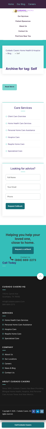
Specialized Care (15, 151)
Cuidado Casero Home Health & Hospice (23, 50)
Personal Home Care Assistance (21, 130)
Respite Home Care (16, 144)
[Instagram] (42, 411)
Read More (9, 86)
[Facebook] (33, 411)
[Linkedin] (38, 411)
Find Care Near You (23, 36)
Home (11, 4)
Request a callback (23, 249)
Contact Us (23, 31)
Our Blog (21, 4)
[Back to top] (40, 276)
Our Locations (11, 359)
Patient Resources (23, 21)
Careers (32, 4)
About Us (23, 26)
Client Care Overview (17, 116)
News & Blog (10, 368)
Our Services (23, 16)
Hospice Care (13, 137)
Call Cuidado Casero (23, 425)
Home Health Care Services (19, 123)
